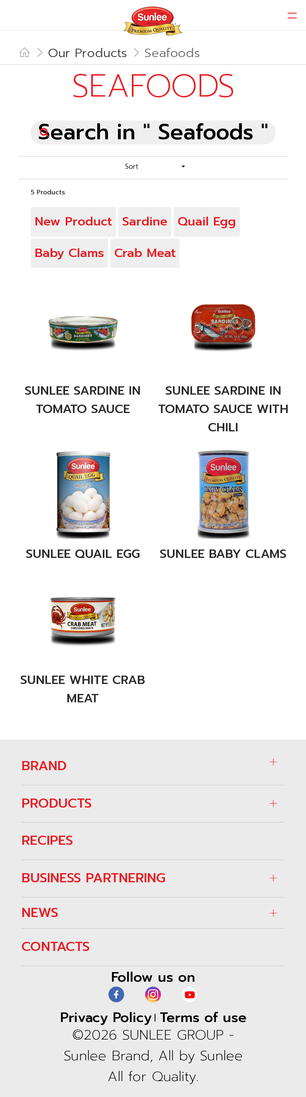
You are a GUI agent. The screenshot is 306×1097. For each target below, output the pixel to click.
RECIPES (47, 840)
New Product (73, 221)
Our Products (87, 53)
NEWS (40, 913)
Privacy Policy (106, 1017)
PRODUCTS (57, 803)
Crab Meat (145, 253)
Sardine (144, 221)
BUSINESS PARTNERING (93, 878)
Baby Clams (69, 253)
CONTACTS (56, 947)
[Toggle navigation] (292, 15)
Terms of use (203, 1017)
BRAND (44, 766)
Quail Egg (207, 221)
